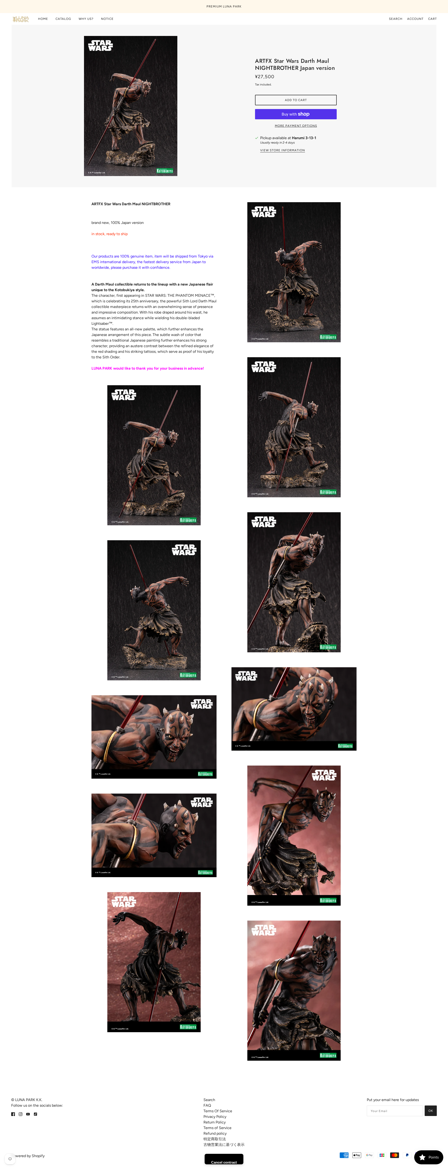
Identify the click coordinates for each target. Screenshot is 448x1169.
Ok (430, 1110)
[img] (13, 1114)
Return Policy (214, 1122)
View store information (282, 150)
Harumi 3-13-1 (304, 138)
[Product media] (154, 455)
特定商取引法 (214, 1139)
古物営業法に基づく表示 (224, 1144)
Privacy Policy (214, 1116)
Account (415, 19)
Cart (432, 19)
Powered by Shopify (28, 1156)
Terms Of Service (217, 1111)
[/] (20, 19)
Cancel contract (224, 1162)
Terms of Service (217, 1128)
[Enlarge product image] (152, 106)
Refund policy (215, 1133)
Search (395, 19)
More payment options (296, 125)
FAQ (207, 1105)
